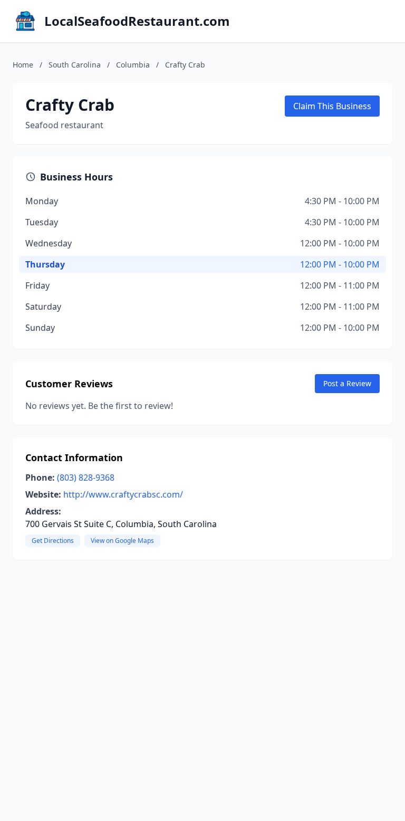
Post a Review (347, 383)
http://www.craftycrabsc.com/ (123, 494)
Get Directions (53, 540)
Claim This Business (332, 106)
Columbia (133, 65)
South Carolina (75, 65)
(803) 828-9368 (85, 477)
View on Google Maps (122, 540)
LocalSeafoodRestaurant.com (137, 21)
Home (23, 65)
